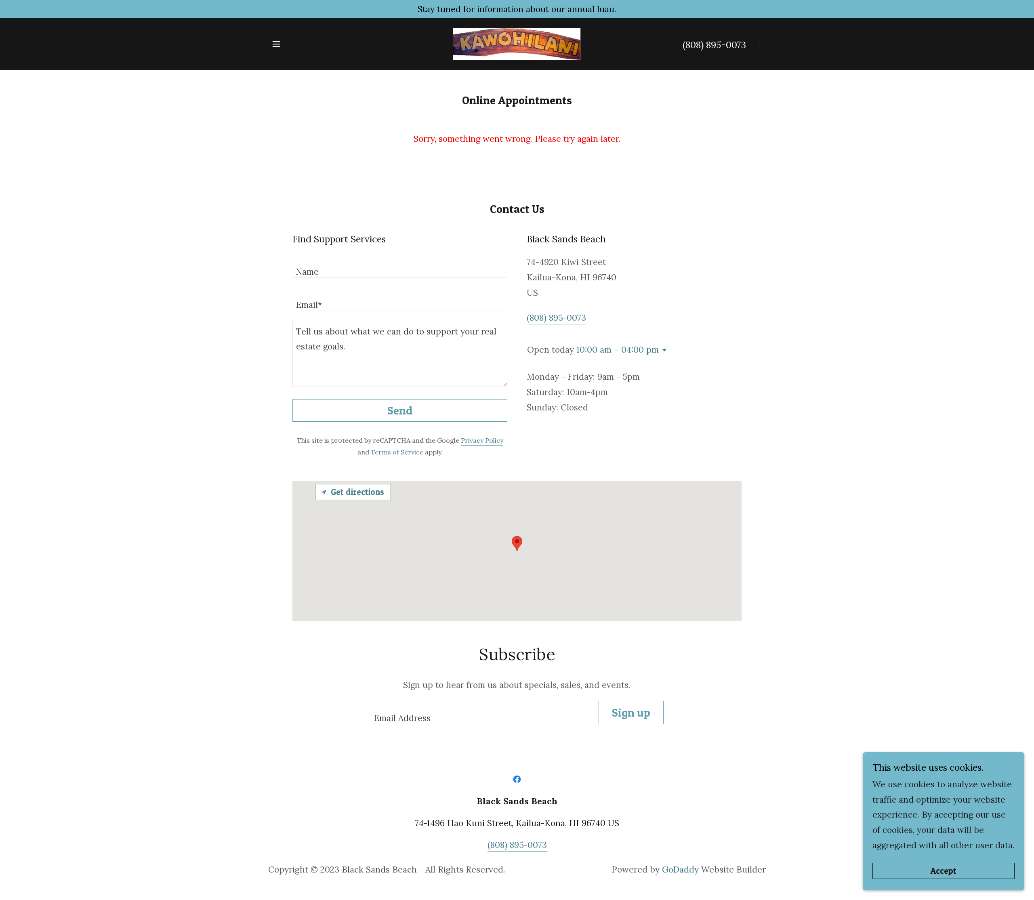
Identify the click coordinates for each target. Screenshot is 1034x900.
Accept (943, 871)
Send (399, 410)
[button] (276, 44)
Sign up (631, 712)
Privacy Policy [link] (482, 440)
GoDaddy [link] (680, 869)
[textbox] (399, 266)
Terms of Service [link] (397, 452)
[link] (517, 43)
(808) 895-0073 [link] (714, 44)
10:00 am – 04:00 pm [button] (617, 349)
